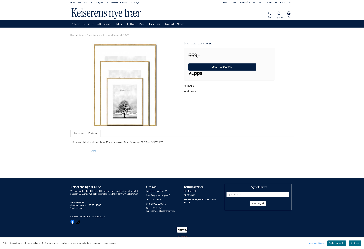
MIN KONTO (257, 2)
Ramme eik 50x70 (120, 35)
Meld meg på (258, 203)
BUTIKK (233, 2)
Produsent (93, 133)
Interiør (80, 35)
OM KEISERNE (271, 2)
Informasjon (78, 133)
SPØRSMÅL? (245, 2)
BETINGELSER (190, 191)
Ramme (106, 35)
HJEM (225, 2)
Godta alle (354, 243)
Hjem (72, 35)
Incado (190, 86)
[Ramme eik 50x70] (125, 83)
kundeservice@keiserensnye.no (160, 211)
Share (93, 150)
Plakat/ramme (93, 35)
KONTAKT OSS (285, 2)
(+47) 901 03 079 (154, 208)
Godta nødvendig (336, 243)
